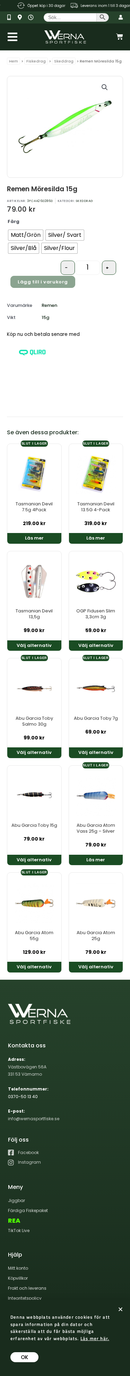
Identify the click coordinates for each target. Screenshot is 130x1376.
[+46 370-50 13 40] (11, 17)
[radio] (25, 235)
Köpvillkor (18, 1278)
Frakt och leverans (27, 1288)
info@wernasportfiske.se (33, 1119)
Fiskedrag (36, 61)
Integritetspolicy (25, 1298)
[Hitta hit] (22, 17)
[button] (104, 87)
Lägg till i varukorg (43, 282)
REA (14, 1220)
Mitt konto (18, 1268)
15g (45, 317)
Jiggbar (16, 1200)
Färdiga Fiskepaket (28, 1210)
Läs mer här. (94, 1338)
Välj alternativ (34, 645)
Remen (49, 305)
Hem (13, 61)
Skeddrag (63, 61)
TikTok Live (18, 1230)
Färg (13, 221)
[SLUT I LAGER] (34, 472)
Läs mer (34, 538)
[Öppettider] (32, 17)
